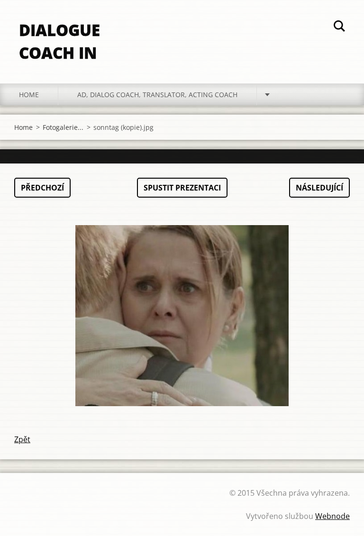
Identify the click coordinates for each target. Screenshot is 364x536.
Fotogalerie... (63, 127)
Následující (319, 187)
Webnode (332, 516)
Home (29, 94)
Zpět (22, 439)
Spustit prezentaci (182, 187)
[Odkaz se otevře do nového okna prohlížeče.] (182, 315)
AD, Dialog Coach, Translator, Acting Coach (157, 94)
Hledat (339, 27)
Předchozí (42, 187)
